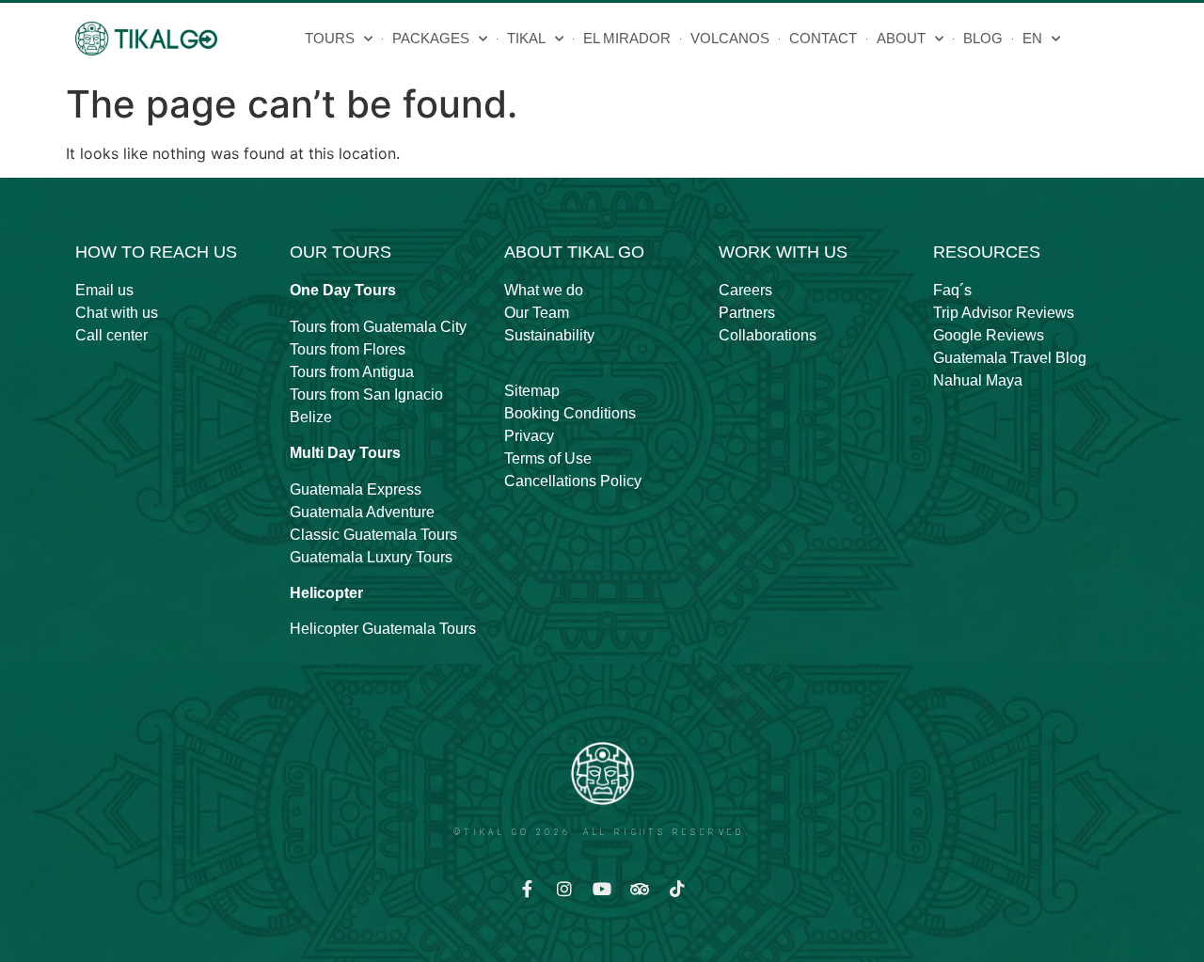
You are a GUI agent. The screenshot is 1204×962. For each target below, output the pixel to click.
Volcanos (729, 38)
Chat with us (116, 313)
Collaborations (767, 335)
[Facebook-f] (527, 889)
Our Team (536, 313)
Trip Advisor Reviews (1003, 313)
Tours (330, 38)
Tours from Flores (347, 349)
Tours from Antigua (352, 372)
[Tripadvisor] (640, 889)
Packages (430, 38)
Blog (983, 38)
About (901, 38)
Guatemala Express (355, 489)
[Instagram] (564, 889)
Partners (747, 313)
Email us (104, 290)
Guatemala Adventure (362, 512)
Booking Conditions (570, 413)
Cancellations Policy (573, 481)
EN (1032, 38)
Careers (745, 290)
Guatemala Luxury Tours (371, 557)
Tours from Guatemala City (378, 327)
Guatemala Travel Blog (1009, 358)
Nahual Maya (977, 380)
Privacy (529, 436)
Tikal (526, 38)
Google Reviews (988, 335)
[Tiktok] (677, 889)
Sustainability (549, 335)
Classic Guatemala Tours (373, 535)
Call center (111, 335)
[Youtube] (602, 889)
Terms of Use (548, 458)
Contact (823, 38)
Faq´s (952, 290)
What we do (543, 290)
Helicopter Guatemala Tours (383, 629)
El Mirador (627, 38)
